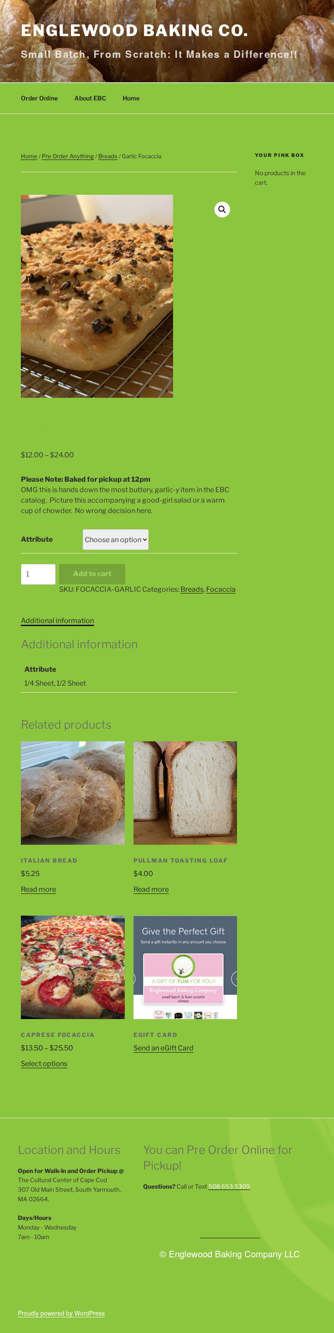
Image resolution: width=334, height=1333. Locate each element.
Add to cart (92, 574)
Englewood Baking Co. (135, 30)
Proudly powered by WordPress (61, 1313)
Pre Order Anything (68, 156)
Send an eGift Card (164, 1048)
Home (131, 98)
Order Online (39, 98)
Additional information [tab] (57, 621)
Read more (38, 889)
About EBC (90, 98)
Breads (107, 156)
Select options (44, 1064)
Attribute (37, 539)
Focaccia (221, 589)
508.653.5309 (229, 1186)
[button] (222, 209)
